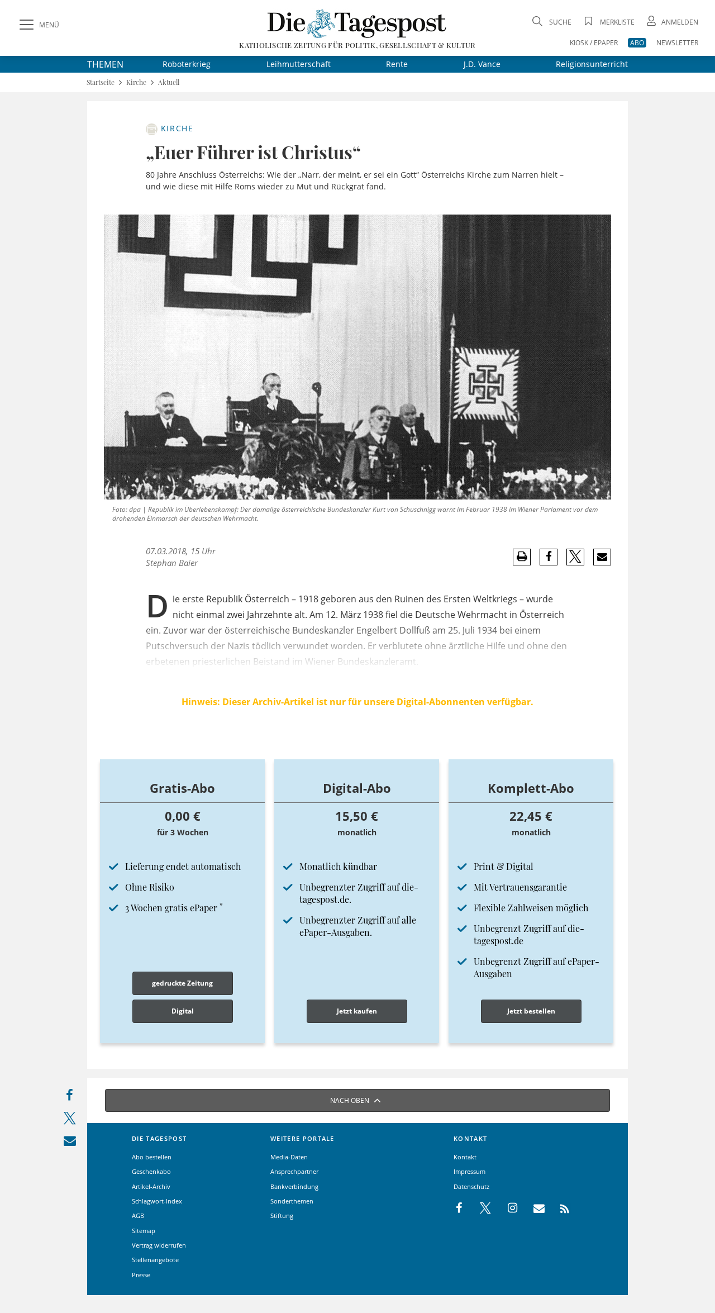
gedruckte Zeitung (182, 983)
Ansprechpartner (294, 1171)
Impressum (469, 1171)
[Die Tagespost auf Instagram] (506, 1208)
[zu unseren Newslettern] (533, 1208)
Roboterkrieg (187, 64)
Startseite (101, 82)
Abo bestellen (151, 1157)
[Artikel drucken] (522, 556)
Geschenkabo (151, 1171)
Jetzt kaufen (357, 1011)
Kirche (136, 82)
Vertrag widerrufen (159, 1245)
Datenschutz (471, 1186)
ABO (637, 42)
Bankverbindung (294, 1186)
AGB (138, 1215)
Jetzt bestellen (531, 1011)
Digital (182, 1011)
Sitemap (143, 1230)
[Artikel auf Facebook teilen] (548, 557)
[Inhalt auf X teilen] (69, 1120)
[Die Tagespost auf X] (479, 1208)
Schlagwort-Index (157, 1201)
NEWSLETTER (677, 42)
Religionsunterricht (592, 64)
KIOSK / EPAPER (594, 42)
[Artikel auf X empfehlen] (575, 557)
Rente (397, 64)
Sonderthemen (291, 1201)
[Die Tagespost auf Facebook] (460, 1208)
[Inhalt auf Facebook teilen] (69, 1097)
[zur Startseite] (357, 23)
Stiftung (281, 1215)
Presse (141, 1275)
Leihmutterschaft (298, 64)
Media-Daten (289, 1157)
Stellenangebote (155, 1259)
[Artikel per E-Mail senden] (602, 557)
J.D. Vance (482, 64)
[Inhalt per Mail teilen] (69, 1142)
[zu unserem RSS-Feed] (559, 1208)
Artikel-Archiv (151, 1186)
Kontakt (465, 1157)
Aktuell (168, 82)
